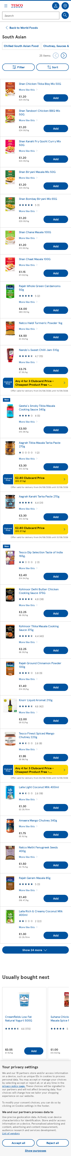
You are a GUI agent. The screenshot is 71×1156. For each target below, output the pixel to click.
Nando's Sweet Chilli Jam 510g (39, 350)
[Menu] (5, 5)
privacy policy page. (13, 1086)
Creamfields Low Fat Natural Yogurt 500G (18, 1018)
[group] (21, 46)
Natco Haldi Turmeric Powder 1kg (40, 323)
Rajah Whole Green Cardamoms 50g (40, 288)
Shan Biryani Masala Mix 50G (37, 172)
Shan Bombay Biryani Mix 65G (38, 199)
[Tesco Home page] (17, 6)
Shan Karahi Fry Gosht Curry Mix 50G (40, 143)
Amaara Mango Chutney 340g (38, 820)
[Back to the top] (37, 962)
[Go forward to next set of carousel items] (64, 55)
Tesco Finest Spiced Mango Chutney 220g (36, 735)
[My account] (55, 5)
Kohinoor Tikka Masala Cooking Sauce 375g (39, 628)
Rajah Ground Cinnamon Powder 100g (40, 665)
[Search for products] (65, 15)
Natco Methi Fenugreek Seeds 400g (38, 849)
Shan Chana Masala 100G (35, 232)
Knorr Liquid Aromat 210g (35, 700)
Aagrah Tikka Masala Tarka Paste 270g (39, 444)
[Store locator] (65, 5)
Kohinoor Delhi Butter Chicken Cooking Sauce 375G (39, 591)
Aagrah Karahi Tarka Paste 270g (39, 496)
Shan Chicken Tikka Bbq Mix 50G (40, 84)
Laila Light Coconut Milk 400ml (39, 787)
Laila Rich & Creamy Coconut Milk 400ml (41, 913)
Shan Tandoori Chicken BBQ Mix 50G (39, 112)
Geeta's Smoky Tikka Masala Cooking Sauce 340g (37, 407)
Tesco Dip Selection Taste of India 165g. (41, 554)
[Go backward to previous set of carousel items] (56, 55)
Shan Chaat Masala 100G (34, 259)
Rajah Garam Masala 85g (34, 878)
